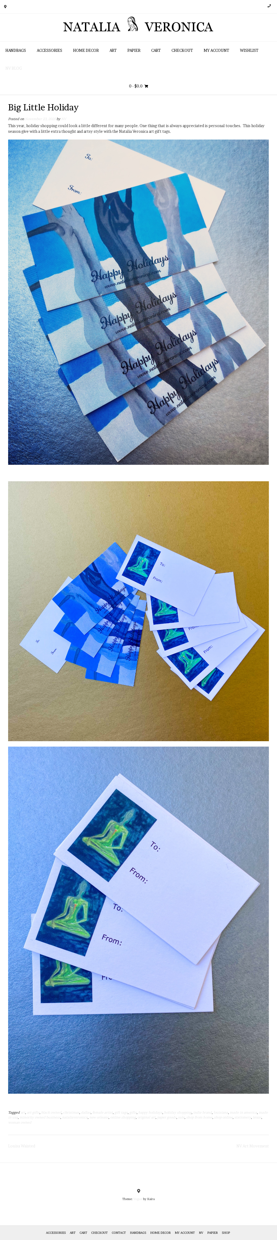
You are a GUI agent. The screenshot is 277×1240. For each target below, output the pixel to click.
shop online (223, 1117)
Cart (156, 50)
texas (257, 1117)
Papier (133, 50)
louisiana (220, 1112)
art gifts (33, 1112)
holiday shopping (178, 1112)
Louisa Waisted (21, 1146)
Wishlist (249, 50)
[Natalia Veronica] (138, 27)
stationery (242, 1117)
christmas (71, 1112)
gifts (133, 1112)
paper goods (166, 1117)
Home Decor (86, 50)
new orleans (98, 1117)
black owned (51, 1112)
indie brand (202, 1112)
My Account (216, 50)
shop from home (199, 1117)
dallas (86, 1112)
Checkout (182, 50)
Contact (119, 1233)
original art (146, 1117)
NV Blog (13, 68)
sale (181, 1117)
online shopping (123, 1117)
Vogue (137, 1199)
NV (63, 119)
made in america (243, 1112)
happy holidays (150, 1112)
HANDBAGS (15, 50)
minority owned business (39, 1117)
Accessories (49, 50)
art (23, 1112)
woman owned (19, 1122)
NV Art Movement (252, 1146)
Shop (226, 1233)
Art (113, 50)
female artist (102, 1112)
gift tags (121, 1112)
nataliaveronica (75, 1117)
